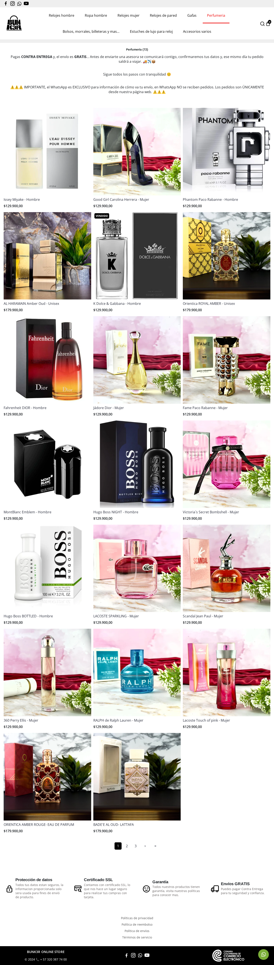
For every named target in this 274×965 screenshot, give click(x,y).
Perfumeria (216, 15)
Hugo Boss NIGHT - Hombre (115, 512)
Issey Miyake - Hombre (22, 199)
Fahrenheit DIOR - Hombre (25, 407)
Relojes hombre (61, 15)
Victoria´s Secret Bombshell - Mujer (211, 512)
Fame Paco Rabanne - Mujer (205, 407)
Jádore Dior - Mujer (108, 407)
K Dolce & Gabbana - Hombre (117, 303)
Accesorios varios (197, 31)
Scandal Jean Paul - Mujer (203, 616)
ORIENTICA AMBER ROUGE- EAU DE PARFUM (39, 824)
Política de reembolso (137, 924)
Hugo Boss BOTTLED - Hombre (28, 616)
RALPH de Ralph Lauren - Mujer (118, 720)
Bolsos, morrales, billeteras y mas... (91, 31)
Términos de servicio (137, 937)
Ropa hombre (96, 15)
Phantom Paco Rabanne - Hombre (210, 199)
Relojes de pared (163, 15)
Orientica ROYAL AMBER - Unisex (209, 303)
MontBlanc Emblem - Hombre (27, 512)
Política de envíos (137, 931)
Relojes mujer (129, 15)
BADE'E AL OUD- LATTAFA (113, 824)
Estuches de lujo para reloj (151, 31)
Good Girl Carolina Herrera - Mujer (121, 199)
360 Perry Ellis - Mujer (21, 720)
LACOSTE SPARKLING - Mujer (116, 616)
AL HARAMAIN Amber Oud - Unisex (31, 303)
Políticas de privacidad (137, 918)
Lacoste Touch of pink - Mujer (206, 720)
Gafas (192, 15)
